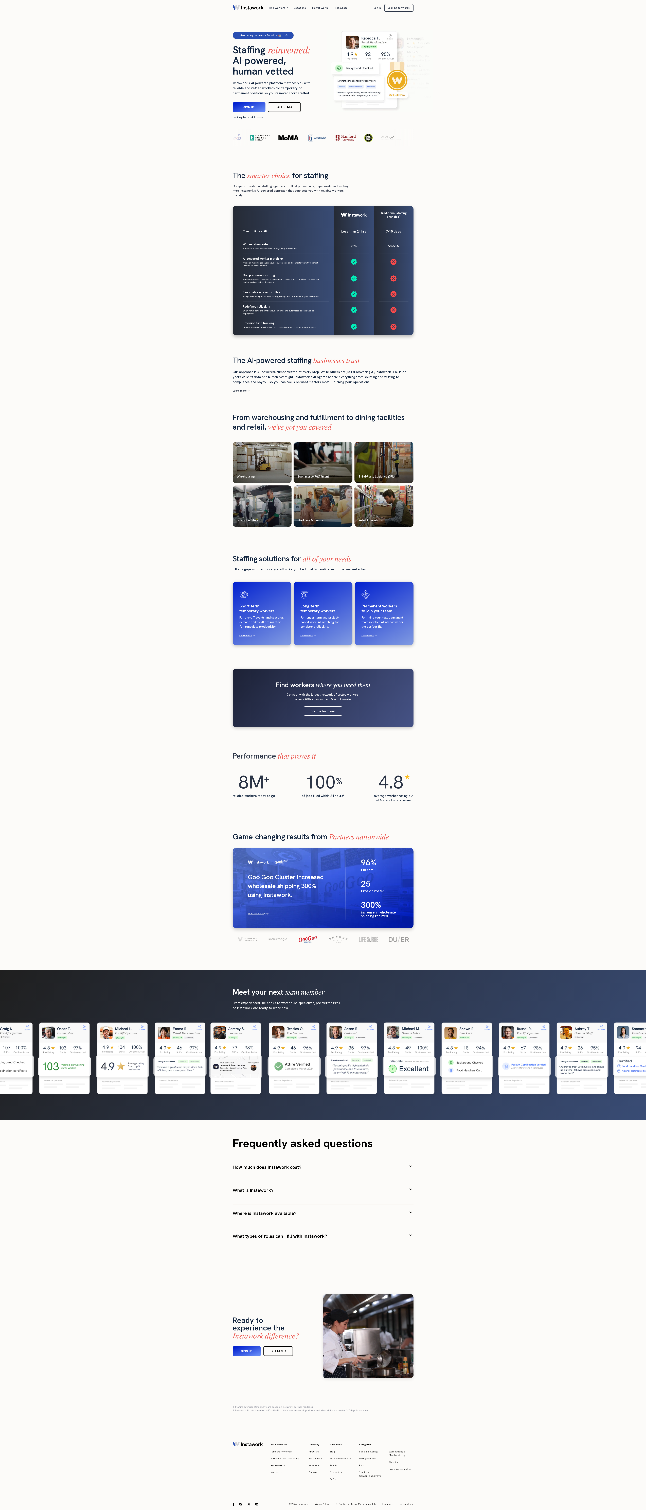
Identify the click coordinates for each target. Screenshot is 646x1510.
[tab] (247, 939)
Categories (365, 1444)
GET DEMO (284, 107)
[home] (248, 8)
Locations (300, 8)
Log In (377, 8)
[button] (279, 8)
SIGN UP (249, 107)
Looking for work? (399, 8)
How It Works (320, 8)
